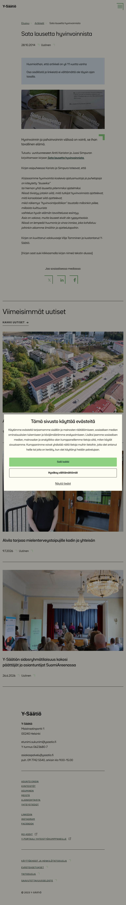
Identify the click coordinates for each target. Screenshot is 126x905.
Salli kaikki (63, 462)
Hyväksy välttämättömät (63, 473)
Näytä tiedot (63, 483)
